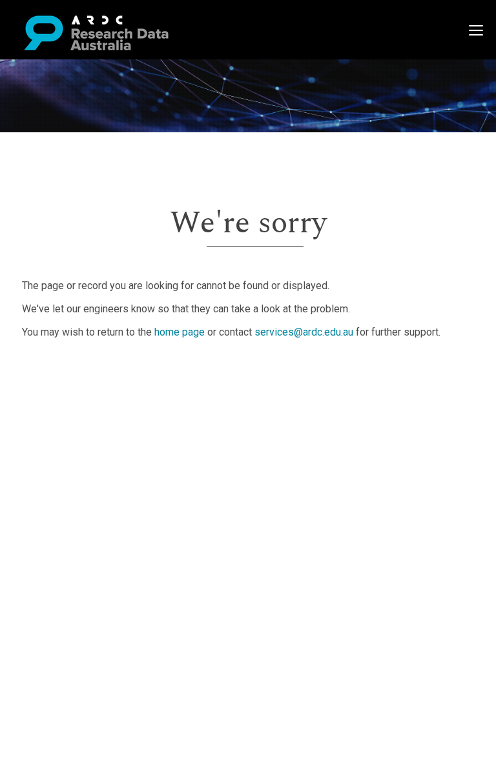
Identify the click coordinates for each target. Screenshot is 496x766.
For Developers (75, 433)
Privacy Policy (72, 487)
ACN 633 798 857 (40, 525)
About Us (60, 371)
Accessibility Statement (94, 502)
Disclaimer (64, 417)
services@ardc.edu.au (303, 332)
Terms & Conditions (84, 471)
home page (179, 332)
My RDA (58, 386)
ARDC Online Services (90, 448)
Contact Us (64, 402)
